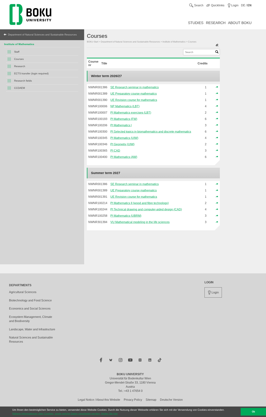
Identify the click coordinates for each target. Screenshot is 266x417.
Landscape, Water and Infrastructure (32, 329)
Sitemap (151, 399)
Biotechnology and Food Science (30, 300)
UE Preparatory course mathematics (133, 93)
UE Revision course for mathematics (133, 99)
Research (19, 66)
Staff (16, 51)
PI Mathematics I (121, 125)
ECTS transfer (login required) (31, 73)
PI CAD (115, 150)
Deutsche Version (171, 399)
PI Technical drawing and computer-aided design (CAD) (146, 209)
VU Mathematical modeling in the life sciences (140, 222)
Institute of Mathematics (19, 44)
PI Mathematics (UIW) (124, 137)
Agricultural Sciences (22, 292)
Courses (19, 59)
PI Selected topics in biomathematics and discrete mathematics (150, 131)
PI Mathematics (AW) (123, 156)
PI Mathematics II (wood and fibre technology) (139, 203)
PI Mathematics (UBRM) (125, 215)
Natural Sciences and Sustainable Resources (31, 339)
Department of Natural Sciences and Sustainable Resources (42, 34)
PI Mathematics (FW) (123, 118)
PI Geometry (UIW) (122, 144)
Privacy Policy (133, 399)
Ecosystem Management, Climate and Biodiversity (30, 319)
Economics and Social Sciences (29, 308)
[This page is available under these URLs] (217, 45)
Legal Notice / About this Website (99, 399)
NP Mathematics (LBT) (125, 106)
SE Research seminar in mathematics (134, 87)
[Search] (216, 53)
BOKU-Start (92, 42)
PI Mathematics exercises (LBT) (130, 112)
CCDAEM (19, 87)
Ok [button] (253, 411)
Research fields (23, 80)
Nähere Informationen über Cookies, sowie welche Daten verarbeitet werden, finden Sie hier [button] (65, 413)
